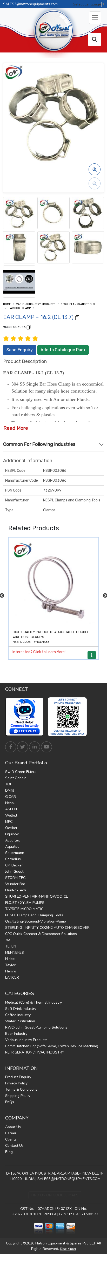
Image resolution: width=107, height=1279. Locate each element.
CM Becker (14, 865)
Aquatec (12, 846)
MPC (8, 821)
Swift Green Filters (20, 771)
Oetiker (11, 827)
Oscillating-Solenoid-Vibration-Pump (35, 921)
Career (10, 1133)
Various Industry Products (35, 304)
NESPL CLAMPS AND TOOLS (78, 304)
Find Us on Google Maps (54, 1195)
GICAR (10, 796)
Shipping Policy (17, 1095)
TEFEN (10, 946)
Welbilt (11, 815)
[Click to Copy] (77, 317)
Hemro (10, 971)
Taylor (10, 965)
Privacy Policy (16, 1083)
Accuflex (12, 840)
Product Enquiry (18, 1077)
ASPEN (11, 809)
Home (7, 304)
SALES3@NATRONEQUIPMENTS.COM (69, 1178)
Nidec (10, 958)
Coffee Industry (18, 1014)
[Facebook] (10, 746)
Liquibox (12, 834)
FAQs (9, 1101)
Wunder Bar (15, 884)
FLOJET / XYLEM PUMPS (24, 902)
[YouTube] (46, 746)
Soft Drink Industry (20, 1008)
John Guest (14, 871)
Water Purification (20, 1021)
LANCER (12, 977)
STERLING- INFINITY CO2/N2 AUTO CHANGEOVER (47, 927)
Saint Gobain (15, 778)
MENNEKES (14, 952)
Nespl (10, 802)
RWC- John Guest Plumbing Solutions (36, 1027)
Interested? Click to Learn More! (38, 652)
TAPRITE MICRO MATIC (24, 908)
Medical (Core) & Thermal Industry (33, 1002)
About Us (13, 1126)
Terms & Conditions (21, 1089)
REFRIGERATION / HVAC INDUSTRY (34, 1052)
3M (7, 940)
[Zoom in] (95, 169)
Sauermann (14, 852)
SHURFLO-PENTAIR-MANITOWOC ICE (36, 896)
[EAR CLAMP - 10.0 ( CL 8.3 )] (53, 582)
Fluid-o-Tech (15, 890)
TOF (8, 784)
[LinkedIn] (34, 746)
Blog (9, 1151)
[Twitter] (22, 746)
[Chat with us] (26, 717)
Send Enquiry (19, 349)
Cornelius (13, 859)
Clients (11, 1139)
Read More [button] (15, 428)
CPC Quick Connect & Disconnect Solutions (41, 933)
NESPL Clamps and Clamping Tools (34, 915)
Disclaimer (68, 1249)
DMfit (9, 790)
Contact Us (14, 1145)
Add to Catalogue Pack (63, 349)
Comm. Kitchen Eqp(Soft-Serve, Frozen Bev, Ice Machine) (51, 1046)
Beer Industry (16, 1033)
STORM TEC (15, 877)
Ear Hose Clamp (20, 308)
